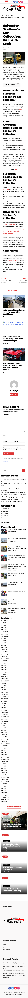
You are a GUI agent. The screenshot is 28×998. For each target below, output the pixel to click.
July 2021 (3, 725)
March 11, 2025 (6, 372)
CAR (2, 517)
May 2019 (3, 767)
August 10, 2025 (7, 343)
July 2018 (3, 785)
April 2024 (3, 667)
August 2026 (4, 620)
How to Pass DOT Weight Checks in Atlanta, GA (13, 492)
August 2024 (4, 660)
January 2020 (4, 756)
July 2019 (3, 763)
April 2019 (3, 768)
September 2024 (5, 658)
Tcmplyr (5, 47)
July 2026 (3, 622)
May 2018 (3, 788)
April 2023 (3, 689)
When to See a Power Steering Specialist (11, 487)
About (4, 946)
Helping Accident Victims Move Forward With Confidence (13, 312)
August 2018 (4, 783)
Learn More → (14, 394)
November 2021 (5, 718)
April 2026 (3, 627)
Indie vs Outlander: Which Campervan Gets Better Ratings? (13, 339)
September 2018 (5, 781)
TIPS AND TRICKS (5, 522)
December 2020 (5, 738)
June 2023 (3, 685)
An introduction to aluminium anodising (11, 501)
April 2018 (3, 790)
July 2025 (3, 640)
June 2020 (3, 748)
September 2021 (5, 721)
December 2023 (5, 674)
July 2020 (3, 747)
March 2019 (4, 770)
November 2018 (5, 777)
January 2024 (4, 673)
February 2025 (4, 649)
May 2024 (3, 665)
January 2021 (4, 736)
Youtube (16, 169)
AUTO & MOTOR (5, 508)
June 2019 (3, 765)
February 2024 (4, 671)
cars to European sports (13, 260)
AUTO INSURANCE (5, 510)
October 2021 (4, 720)
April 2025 (3, 645)
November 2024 (5, 654)
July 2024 (3, 662)
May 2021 (3, 729)
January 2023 (4, 694)
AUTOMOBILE (4, 515)
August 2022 (4, 701)
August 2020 (4, 745)
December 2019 (5, 758)
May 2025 (3, 644)
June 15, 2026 (6, 850)
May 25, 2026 (6, 892)
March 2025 (4, 647)
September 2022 (5, 700)
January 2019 (4, 774)
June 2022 (3, 705)
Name (5, 435)
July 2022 (3, 703)
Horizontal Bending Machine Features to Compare (14, 498)
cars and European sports (9, 224)
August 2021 (4, 723)
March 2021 (4, 732)
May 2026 (3, 626)
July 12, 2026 (6, 828)
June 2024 (3, 664)
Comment (6, 414)
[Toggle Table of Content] (17, 84)
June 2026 (3, 624)
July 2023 (3, 683)
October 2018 (4, 779)
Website (16, 441)
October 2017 (4, 801)
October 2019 (4, 761)
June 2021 (3, 727)
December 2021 (5, 716)
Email (5, 441)
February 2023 (4, 692)
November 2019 (5, 759)
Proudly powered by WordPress (12, 992)
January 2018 (4, 796)
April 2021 (3, 730)
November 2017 (5, 799)
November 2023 (5, 676)
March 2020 (4, 754)
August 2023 (4, 682)
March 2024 (4, 669)
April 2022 (3, 709)
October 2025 (4, 635)
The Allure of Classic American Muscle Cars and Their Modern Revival (12, 366)
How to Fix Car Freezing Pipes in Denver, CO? (12, 478)
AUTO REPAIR (4, 512)
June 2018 (3, 786)
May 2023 (3, 687)
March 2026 (4, 629)
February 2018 (4, 794)
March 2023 (4, 691)
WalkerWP (19, 994)
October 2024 (4, 656)
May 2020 (3, 750)
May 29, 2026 (6, 871)
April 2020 (3, 752)
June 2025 (3, 642)
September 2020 (5, 743)
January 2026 (4, 631)
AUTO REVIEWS (19, 47)
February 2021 (4, 734)
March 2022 (4, 711)
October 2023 (4, 678)
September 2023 (5, 680)
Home (4, 944)
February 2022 (4, 712)
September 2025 (5, 636)
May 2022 (3, 707)
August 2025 (4, 638)
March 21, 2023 (12, 47)
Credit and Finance (6, 519)
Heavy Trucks (4, 521)
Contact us (6, 948)
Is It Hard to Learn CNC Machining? (10, 499)
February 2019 (4, 772)
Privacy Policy (6, 949)
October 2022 (4, 698)
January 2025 (4, 651)
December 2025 (5, 633)
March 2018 (4, 792)
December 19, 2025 (7, 316)
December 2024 (5, 653)
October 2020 (4, 741)
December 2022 (5, 696)
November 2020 (5, 739)
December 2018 (5, 776)
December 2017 (5, 797)
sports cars (6, 189)
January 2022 (4, 714)
